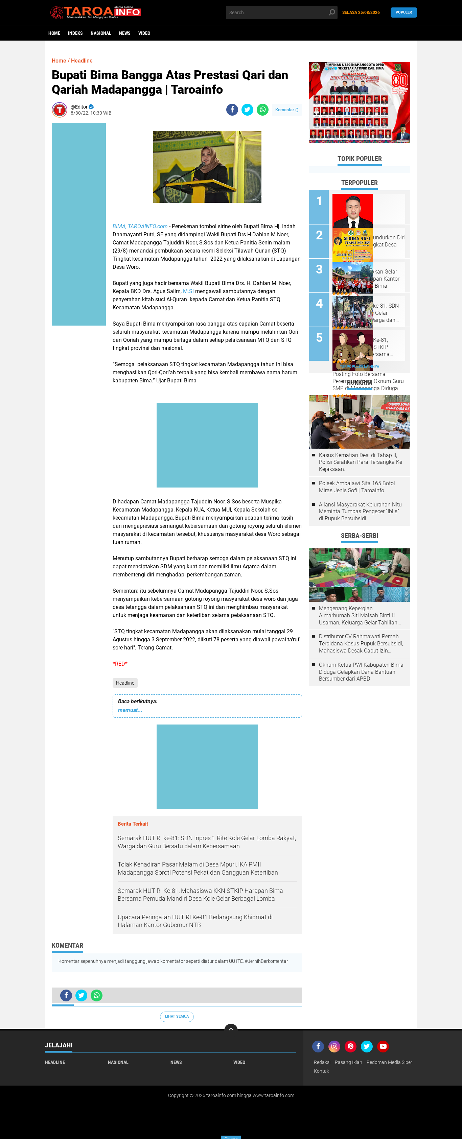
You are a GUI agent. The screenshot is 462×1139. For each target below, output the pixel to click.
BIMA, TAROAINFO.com (140, 226)
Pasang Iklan (348, 1062)
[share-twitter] (247, 110)
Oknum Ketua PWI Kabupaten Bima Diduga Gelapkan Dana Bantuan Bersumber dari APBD (361, 672)
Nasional (101, 33)
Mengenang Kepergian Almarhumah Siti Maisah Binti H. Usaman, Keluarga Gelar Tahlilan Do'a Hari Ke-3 (358, 615)
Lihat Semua (177, 1016)
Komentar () (287, 109)
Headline (125, 683)
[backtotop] (231, 1030)
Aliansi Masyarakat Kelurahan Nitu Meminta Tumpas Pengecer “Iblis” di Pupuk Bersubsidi (360, 511)
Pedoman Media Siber (389, 1062)
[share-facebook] (232, 110)
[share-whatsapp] (263, 110)
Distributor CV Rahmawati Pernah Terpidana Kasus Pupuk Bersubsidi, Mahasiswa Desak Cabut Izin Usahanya (361, 643)
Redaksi (322, 1062)
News (125, 33)
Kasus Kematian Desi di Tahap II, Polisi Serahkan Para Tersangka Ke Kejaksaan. (360, 462)
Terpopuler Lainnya (359, 366)
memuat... (130, 710)
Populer (404, 12)
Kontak (321, 1071)
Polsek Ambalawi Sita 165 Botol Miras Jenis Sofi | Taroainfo (357, 487)
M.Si (188, 291)
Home (54, 33)
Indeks (75, 33)
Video (144, 33)
